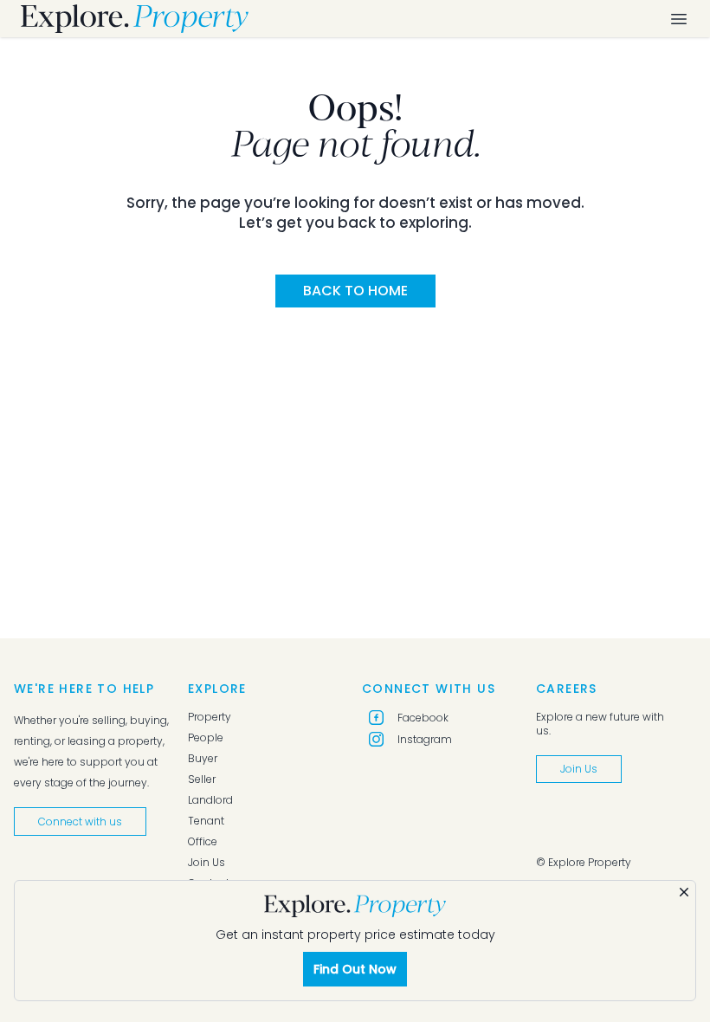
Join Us (206, 863)
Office (202, 842)
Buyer (202, 759)
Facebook (423, 717)
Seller (202, 779)
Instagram (424, 739)
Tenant (206, 821)
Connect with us (80, 821)
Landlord (210, 800)
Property (209, 717)
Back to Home (355, 291)
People (205, 738)
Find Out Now (355, 969)
